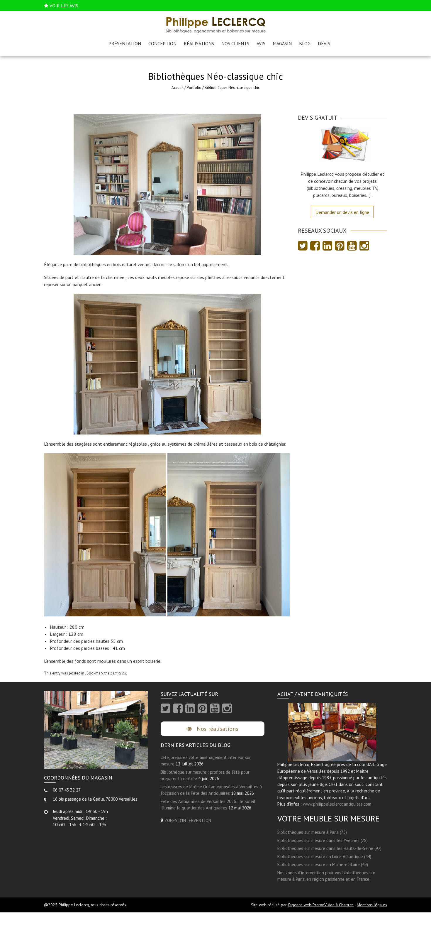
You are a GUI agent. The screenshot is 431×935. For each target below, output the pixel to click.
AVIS (261, 43)
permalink (118, 673)
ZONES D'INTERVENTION (187, 820)
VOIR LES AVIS (64, 6)
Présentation (124, 43)
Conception (162, 43)
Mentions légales (372, 904)
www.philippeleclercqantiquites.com (337, 804)
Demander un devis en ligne (342, 212)
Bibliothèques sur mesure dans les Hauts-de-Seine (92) (329, 848)
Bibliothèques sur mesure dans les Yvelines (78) (322, 840)
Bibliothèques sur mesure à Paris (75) (312, 832)
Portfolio (194, 87)
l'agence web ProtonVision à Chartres (321, 904)
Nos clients (235, 43)
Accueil (178, 87)
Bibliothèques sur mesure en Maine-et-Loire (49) (322, 864)
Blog (304, 43)
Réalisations (199, 43)
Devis (324, 43)
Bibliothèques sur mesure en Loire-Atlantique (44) (324, 856)
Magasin (282, 43)
